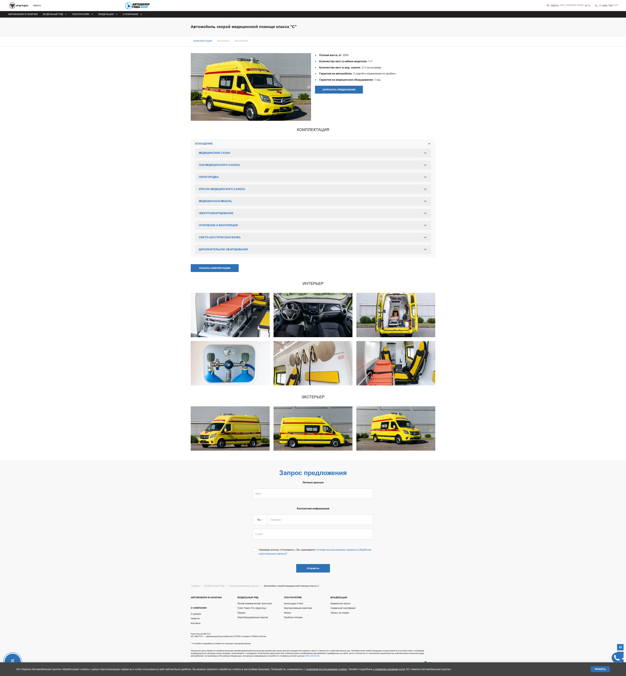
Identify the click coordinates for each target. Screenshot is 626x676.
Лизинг (287, 612)
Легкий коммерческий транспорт (254, 603)
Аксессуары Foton (293, 603)
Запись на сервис (339, 612)
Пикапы (241, 612)
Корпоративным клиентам (298, 608)
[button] (223, 41)
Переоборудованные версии (252, 617)
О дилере (196, 614)
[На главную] (18, 5)
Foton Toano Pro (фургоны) (251, 608)
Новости (195, 618)
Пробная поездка (293, 617)
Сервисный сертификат (343, 608)
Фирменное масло (340, 603)
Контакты (196, 623)
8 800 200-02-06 (312, 656)
